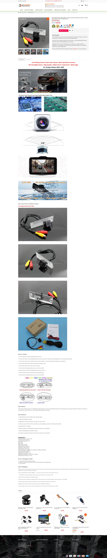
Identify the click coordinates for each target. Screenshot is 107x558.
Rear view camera (23, 12)
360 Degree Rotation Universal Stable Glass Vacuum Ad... (25, 508)
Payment (39, 548)
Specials (56, 548)
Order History (75, 544)
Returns (74, 546)
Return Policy (39, 550)
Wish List (75, 548)
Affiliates (56, 546)
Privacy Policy (39, 542)
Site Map (57, 550)
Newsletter (75, 550)
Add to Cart (64, 30)
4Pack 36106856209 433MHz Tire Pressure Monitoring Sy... (25, 528)
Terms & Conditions (41, 544)
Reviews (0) (28, 59)
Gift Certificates (58, 544)
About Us (21, 548)
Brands (56, 542)
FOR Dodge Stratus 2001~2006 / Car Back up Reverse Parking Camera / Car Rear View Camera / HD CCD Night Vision (55, 12)
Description (21, 59)
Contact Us (21, 550)
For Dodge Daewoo (30, 12)
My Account (75, 542)
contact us (75, 48)
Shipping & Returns (41, 546)
